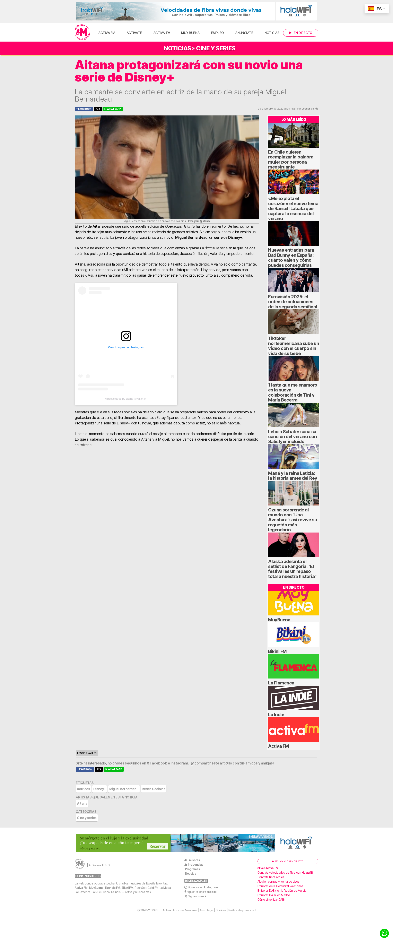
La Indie (276, 714)
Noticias (271, 33)
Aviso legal (206, 910)
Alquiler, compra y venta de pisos (278, 881)
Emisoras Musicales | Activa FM (82, 32)
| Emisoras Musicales (176, 910)
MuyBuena (279, 619)
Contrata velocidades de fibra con (285, 872)
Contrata (271, 877)
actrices (83, 789)
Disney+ (99, 789)
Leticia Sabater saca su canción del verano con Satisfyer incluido (292, 436)
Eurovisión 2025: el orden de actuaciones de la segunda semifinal (292, 301)
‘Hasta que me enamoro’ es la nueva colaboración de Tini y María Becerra (293, 392)
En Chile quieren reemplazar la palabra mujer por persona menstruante (291, 159)
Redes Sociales (153, 789)
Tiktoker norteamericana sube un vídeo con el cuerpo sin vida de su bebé (293, 346)
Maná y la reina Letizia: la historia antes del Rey (292, 475)
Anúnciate (244, 33)
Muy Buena (190, 33)
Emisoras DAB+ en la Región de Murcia (281, 890)
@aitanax (205, 221)
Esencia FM (112, 887)
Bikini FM (277, 651)
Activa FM (106, 33)
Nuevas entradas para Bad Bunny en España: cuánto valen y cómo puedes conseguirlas (291, 257)
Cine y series (215, 48)
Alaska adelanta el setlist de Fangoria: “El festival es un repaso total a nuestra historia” (292, 569)
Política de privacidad (242, 910)
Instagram (179, 763)
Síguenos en (202, 887)
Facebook (84, 108)
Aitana (82, 803)
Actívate (134, 33)
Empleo (217, 33)
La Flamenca (281, 682)
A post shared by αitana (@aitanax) (126, 398)
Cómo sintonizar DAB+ (271, 899)
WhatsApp (113, 108)
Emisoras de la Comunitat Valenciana (280, 886)
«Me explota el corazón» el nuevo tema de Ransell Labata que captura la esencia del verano (293, 208)
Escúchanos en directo (289, 861)
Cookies (221, 910)
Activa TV (161, 33)
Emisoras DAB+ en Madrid (273, 895)
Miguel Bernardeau (124, 789)
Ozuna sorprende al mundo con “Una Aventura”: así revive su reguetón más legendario (292, 520)
